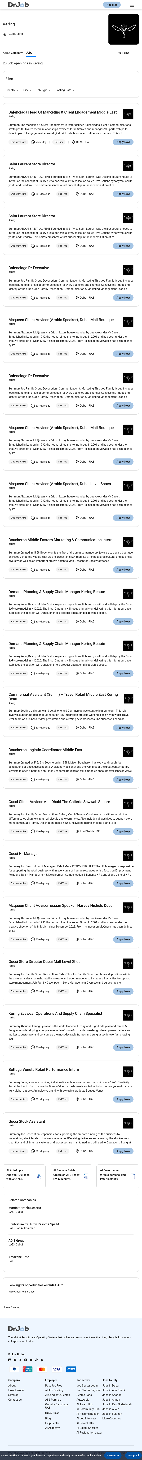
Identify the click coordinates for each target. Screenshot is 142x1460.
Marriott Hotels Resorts (24, 1208)
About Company (13, 52)
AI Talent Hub (85, 1404)
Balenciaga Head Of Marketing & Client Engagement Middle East (62, 112)
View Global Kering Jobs (21, 1291)
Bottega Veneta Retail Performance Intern (43, 1069)
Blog (48, 1418)
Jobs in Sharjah (112, 1395)
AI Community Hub (88, 1409)
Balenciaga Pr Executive (28, 268)
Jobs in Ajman (111, 1399)
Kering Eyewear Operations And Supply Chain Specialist (55, 1013)
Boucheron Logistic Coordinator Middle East (45, 750)
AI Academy (52, 1428)
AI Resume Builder (88, 1413)
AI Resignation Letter (89, 1432)
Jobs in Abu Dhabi (113, 1390)
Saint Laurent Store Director (31, 164)
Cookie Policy (93, 1455)
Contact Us (15, 1399)
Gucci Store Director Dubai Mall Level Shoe (44, 961)
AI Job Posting (54, 1390)
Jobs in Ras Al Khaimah (117, 1404)
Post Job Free (53, 1385)
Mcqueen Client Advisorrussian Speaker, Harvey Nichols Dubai (61, 905)
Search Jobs (84, 1395)
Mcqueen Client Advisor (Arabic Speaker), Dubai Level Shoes (59, 484)
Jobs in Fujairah (112, 1413)
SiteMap (13, 1395)
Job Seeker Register (89, 1390)
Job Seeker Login (87, 1385)
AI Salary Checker (87, 1428)
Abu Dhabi (86, 831)
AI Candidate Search (57, 1395)
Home (6, 1307)
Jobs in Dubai (110, 1385)
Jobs (29, 52)
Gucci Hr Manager (23, 853)
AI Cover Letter (85, 1423)
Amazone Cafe (18, 1257)
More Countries (111, 1418)
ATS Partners (53, 1399)
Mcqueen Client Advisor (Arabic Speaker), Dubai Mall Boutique (61, 320)
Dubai (80, 142)
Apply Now (123, 142)
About (12, 1385)
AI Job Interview (86, 1418)
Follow (125, 53)
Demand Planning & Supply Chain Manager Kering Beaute (56, 592)
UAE (87, 142)
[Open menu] (132, 5)
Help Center (52, 1423)
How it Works (16, 1390)
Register (112, 4)
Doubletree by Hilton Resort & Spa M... (35, 1224)
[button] (113, 1455)
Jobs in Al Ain (110, 1409)
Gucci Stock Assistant (26, 1121)
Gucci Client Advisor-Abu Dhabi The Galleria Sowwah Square (59, 802)
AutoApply (83, 1399)
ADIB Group (16, 1240)
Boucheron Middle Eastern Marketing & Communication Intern (60, 540)
